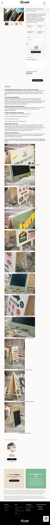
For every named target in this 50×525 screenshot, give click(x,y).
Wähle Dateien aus (36, 51)
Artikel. (31, 130)
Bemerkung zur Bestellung (31, 59)
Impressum (17, 513)
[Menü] (2, 2)
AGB (16, 512)
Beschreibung (7, 86)
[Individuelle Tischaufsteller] (12, 447)
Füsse (28, 37)
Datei (27, 43)
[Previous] (6, 14)
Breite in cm (29, 26)
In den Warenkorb (37, 80)
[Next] (22, 14)
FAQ (16, 506)
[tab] (7, 87)
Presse (6, 510)
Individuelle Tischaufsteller (11, 455)
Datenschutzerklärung (19, 510)
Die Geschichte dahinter (7, 506)
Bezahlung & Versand (19, 507)
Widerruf (17, 509)
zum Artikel (12, 459)
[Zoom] (5, 20)
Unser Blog (7, 509)
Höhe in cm (40, 26)
